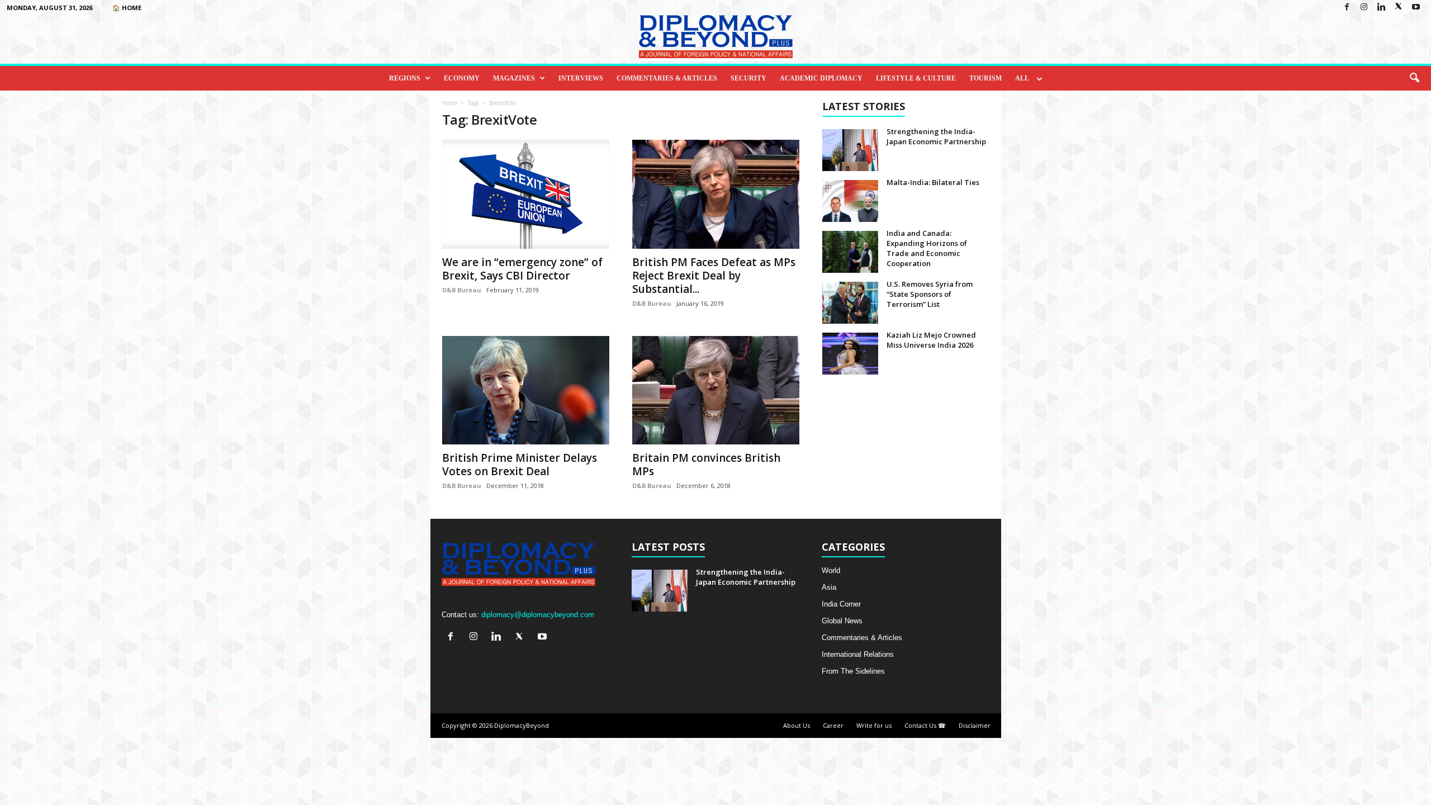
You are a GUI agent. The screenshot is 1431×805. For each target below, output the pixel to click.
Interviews (580, 78)
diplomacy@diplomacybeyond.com (537, 614)
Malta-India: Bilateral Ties (933, 182)
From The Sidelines (853, 671)
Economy (462, 78)
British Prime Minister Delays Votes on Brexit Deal (519, 465)
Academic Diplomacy (821, 78)
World (831, 570)
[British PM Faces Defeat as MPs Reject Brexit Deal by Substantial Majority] (716, 194)
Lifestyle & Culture (916, 78)
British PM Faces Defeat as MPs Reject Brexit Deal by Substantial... (713, 275)
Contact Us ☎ (925, 725)
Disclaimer (975, 725)
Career (833, 725)
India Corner (841, 604)
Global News (842, 621)
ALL (1022, 78)
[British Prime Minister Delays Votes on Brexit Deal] (526, 390)
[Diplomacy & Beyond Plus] (715, 36)
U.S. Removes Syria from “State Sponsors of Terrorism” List (930, 294)
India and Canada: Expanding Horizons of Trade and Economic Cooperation (927, 248)
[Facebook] (1346, 7)
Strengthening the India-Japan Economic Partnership (936, 136)
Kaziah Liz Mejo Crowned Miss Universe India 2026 (931, 340)
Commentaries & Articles (667, 78)
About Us (796, 725)
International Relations (858, 654)
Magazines (514, 78)
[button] (1414, 78)
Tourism (985, 78)
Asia (829, 587)
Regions (404, 78)
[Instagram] (1364, 7)
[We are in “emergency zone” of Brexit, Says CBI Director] (526, 194)
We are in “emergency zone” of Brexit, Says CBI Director (522, 269)
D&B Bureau (461, 290)
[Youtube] (1416, 7)
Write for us (874, 725)
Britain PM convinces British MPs (706, 465)
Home (449, 103)
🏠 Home (126, 7)
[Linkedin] (1381, 7)
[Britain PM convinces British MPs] (716, 390)
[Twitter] (1398, 7)
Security (748, 78)
